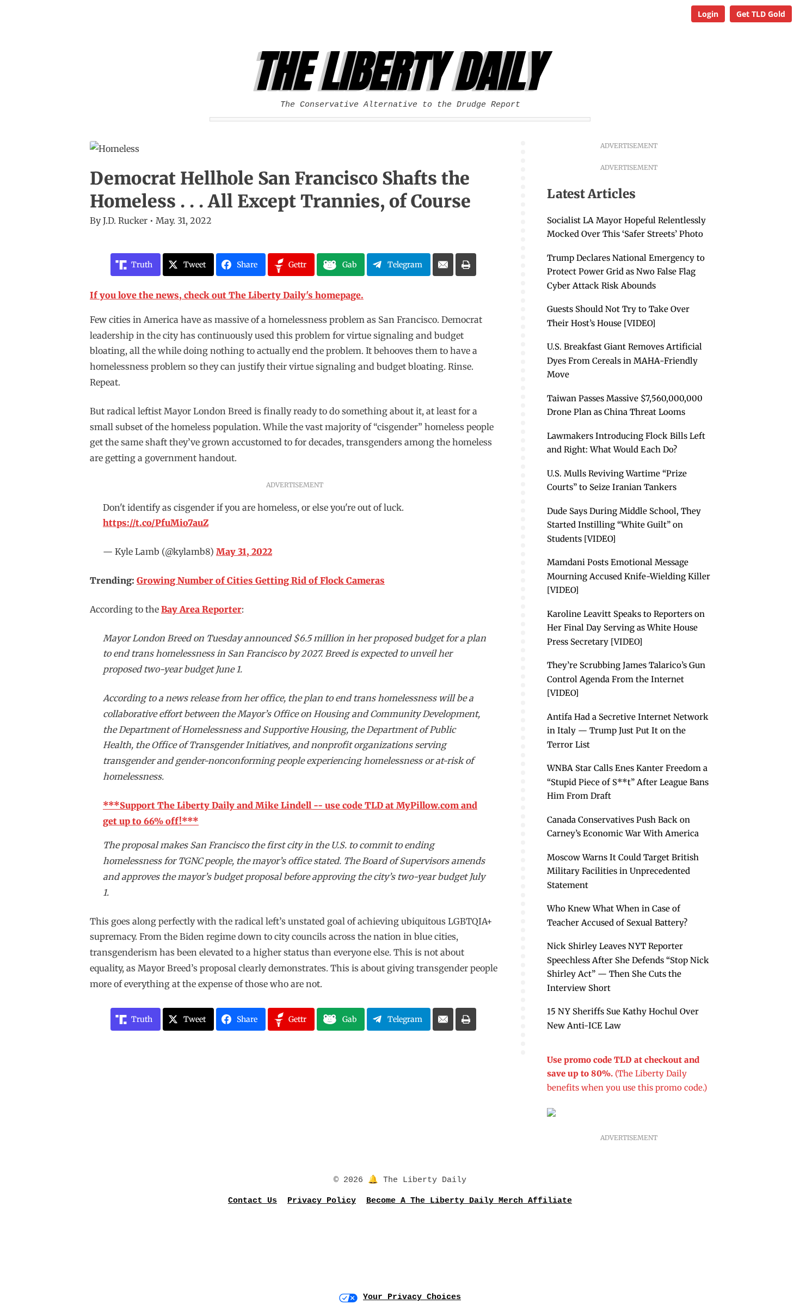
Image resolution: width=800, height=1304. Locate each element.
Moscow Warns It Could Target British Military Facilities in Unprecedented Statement (623, 871)
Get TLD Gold (760, 14)
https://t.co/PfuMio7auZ (155, 522)
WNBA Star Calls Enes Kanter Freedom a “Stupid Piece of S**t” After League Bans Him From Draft (628, 782)
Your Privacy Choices (412, 1297)
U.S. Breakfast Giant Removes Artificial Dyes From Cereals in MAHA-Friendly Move (624, 360)
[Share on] (443, 264)
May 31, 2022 (244, 551)
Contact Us (252, 1200)
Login (708, 14)
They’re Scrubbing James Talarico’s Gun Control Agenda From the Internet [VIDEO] (626, 679)
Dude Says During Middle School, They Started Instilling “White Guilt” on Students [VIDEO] (624, 525)
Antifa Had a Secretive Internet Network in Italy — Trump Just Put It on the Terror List (628, 731)
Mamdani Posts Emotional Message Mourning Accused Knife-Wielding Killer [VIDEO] (628, 576)
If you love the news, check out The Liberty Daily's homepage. (227, 295)
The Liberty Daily (403, 71)
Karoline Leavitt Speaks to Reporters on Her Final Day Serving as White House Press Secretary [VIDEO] (626, 628)
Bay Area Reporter (201, 609)
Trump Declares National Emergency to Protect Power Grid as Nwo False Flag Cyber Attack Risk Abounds (626, 272)
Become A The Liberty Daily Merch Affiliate (469, 1200)
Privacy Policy (321, 1200)
